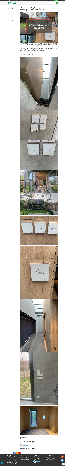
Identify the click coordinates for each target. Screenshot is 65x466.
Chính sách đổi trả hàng (37, 458)
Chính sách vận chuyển (36, 457)
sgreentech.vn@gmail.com (25, 458)
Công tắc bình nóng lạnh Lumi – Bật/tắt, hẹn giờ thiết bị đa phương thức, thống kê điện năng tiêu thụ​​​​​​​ (12, 21)
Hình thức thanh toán (49, 459)
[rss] (17, 453)
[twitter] (15, 453)
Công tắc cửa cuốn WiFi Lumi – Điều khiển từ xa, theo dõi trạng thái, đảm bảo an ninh (12, 24)
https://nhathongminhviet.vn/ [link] (25, 445)
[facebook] (14, 453)
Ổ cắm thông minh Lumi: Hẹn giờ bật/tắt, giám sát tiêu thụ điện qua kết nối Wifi (12, 18)
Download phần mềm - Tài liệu (51, 458)
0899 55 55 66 (24, 456)
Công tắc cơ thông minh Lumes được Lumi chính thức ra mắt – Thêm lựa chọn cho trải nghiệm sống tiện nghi (12, 12)
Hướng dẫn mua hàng (50, 456)
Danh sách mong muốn (48, 0)
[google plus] (18, 453)
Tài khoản (52, 0)
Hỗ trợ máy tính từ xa (49, 457)
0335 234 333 (25, 457)
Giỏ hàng (56, 0)
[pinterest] (20, 453)
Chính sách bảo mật (36, 456)
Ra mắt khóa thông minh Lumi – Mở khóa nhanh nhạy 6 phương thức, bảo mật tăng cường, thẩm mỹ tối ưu (12, 15)
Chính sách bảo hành (36, 459)
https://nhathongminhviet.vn (25, 459)
